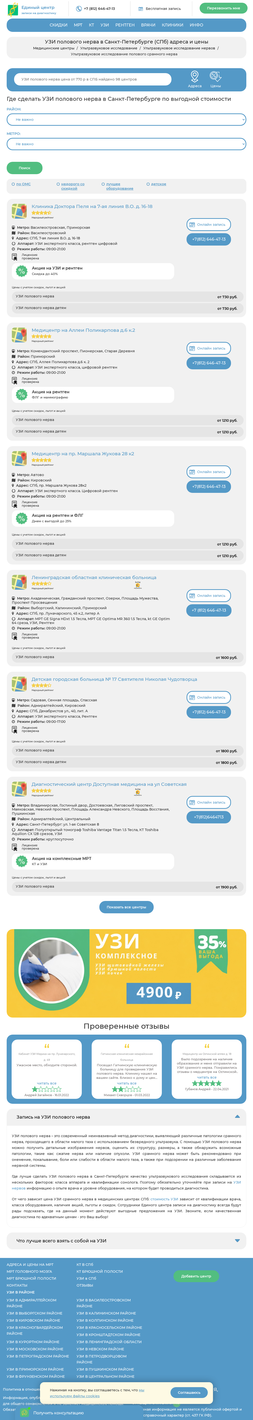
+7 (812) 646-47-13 (99, 8)
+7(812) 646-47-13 (209, 239)
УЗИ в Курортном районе (33, 1342)
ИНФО (196, 25)
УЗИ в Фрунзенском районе (36, 1376)
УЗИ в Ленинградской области (109, 1342)
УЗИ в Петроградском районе (38, 1356)
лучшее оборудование (119, 186)
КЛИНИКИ (172, 25)
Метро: (14, 133)
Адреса (195, 84)
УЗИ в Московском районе (35, 1349)
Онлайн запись (211, 224)
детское (158, 184)
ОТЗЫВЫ (85, 1285)
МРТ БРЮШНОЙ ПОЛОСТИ (31, 1278)
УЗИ (105, 25)
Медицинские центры (53, 48)
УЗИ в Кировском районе (33, 1320)
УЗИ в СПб (86, 1278)
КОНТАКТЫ (17, 1285)
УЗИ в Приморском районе (35, 1369)
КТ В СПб (85, 1264)
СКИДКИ (58, 25)
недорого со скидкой (72, 186)
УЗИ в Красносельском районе (109, 1327)
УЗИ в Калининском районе (106, 1313)
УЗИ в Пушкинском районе (105, 1369)
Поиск (24, 168)
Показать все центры (126, 907)
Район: (14, 109)
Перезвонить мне (223, 8)
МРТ (78, 25)
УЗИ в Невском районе (100, 1349)
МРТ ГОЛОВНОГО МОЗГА (29, 1271)
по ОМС (23, 184)
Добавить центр (196, 1276)
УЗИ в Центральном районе (105, 1376)
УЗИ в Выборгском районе (34, 1313)
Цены (216, 84)
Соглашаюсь (189, 1392)
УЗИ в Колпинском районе (105, 1320)
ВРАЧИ (148, 25)
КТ (91, 25)
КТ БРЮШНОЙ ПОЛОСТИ (100, 1271)
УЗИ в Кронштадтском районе (108, 1335)
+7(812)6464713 (209, 817)
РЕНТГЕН (125, 25)
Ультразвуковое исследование (108, 48)
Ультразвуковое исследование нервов (179, 48)
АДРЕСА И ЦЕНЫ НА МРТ (30, 1264)
